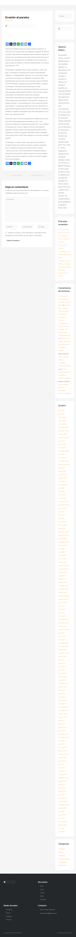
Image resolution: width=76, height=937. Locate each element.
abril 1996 (61, 832)
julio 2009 (61, 811)
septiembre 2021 (63, 505)
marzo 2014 (62, 697)
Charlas (60, 852)
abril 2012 (61, 744)
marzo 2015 (62, 673)
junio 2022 (61, 491)
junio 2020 (61, 552)
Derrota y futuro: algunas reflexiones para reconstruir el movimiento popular (64, 344)
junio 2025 (61, 441)
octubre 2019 (62, 572)
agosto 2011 (62, 761)
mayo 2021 (62, 515)
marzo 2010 (62, 798)
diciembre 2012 (63, 734)
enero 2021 (62, 528)
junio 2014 (61, 690)
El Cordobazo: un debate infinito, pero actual (64, 254)
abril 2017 (61, 613)
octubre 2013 (62, 714)
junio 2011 (61, 768)
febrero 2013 (62, 727)
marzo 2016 (62, 636)
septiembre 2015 (63, 653)
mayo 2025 (62, 444)
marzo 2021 (62, 522)
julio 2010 (61, 784)
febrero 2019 (62, 582)
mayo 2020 (62, 555)
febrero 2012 (62, 751)
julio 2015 (61, 660)
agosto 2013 (62, 717)
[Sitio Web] (43, 227)
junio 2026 (61, 414)
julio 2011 (61, 764)
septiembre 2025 (63, 437)
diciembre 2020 (63, 532)
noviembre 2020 (63, 535)
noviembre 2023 (63, 461)
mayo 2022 (62, 495)
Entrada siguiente (38, 175)
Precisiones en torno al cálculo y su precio (63, 239)
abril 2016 (61, 633)
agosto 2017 (62, 603)
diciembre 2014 (63, 683)
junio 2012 (61, 741)
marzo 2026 (62, 421)
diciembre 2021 (63, 501)
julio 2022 (61, 488)
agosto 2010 (62, 781)
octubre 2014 (62, 687)
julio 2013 (61, 720)
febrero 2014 (62, 700)
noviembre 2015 (63, 646)
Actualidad (61, 849)
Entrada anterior (15, 175)
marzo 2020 (62, 559)
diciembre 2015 (63, 643)
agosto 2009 (62, 808)
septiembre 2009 (63, 805)
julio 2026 (61, 411)
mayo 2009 (62, 815)
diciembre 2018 (63, 586)
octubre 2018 (62, 592)
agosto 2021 (62, 508)
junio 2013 (61, 724)
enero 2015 (62, 680)
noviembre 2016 (63, 623)
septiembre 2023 (63, 464)
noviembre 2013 (63, 710)
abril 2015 (61, 670)
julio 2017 (61, 606)
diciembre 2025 (63, 427)
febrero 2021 (62, 525)
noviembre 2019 (63, 569)
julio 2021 (61, 512)
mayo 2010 (62, 791)
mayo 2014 (62, 694)
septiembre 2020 (63, 542)
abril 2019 (61, 579)
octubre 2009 (62, 801)
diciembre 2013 (63, 707)
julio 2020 (61, 549)
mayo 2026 (62, 417)
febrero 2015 (62, 677)
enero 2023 (62, 481)
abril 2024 (61, 454)
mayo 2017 (62, 609)
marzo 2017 (62, 616)
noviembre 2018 (63, 589)
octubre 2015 (62, 650)
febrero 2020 (62, 562)
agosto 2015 (62, 656)
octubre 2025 (62, 434)
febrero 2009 (62, 825)
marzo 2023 (62, 475)
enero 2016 (62, 640)
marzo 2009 (62, 822)
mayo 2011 (62, 771)
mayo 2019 (62, 576)
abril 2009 (61, 818)
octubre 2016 (62, 626)
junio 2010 (61, 788)
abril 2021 (61, 518)
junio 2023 (61, 468)
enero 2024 (62, 458)
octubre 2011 (62, 758)
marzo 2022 (62, 498)
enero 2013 (62, 731)
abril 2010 (61, 795)
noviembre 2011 (63, 754)
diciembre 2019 (63, 565)
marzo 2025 (62, 448)
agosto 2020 (62, 545)
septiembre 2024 (63, 451)
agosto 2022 (62, 485)
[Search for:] (64, 16)
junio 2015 (61, 663)
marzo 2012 (62, 747)
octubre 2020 (62, 539)
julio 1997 (61, 828)
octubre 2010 (62, 774)
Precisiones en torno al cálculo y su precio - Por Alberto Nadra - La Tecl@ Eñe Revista (64, 329)
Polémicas (61, 856)
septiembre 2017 (63, 599)
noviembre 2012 (63, 737)
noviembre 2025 (63, 431)
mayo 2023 (62, 471)
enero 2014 (62, 704)
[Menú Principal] (4, 2)
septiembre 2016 (63, 630)
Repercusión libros (64, 859)
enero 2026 (62, 424)
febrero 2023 (62, 478)
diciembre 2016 (63, 619)
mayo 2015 (62, 667)
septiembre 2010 (63, 778)
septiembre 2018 (63, 596)
